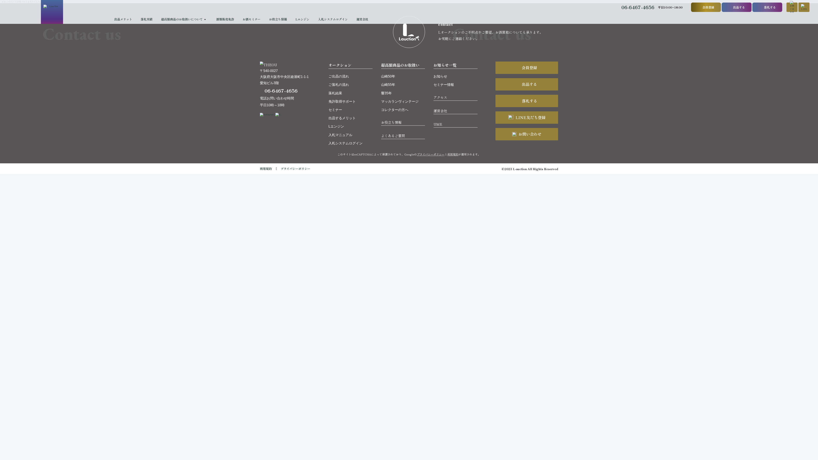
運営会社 (362, 19)
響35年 (386, 93)
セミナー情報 (443, 84)
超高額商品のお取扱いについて (182, 19)
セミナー (335, 110)
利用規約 (452, 154)
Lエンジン (302, 19)
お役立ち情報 (278, 19)
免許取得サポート (342, 101)
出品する (739, 7)
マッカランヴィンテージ (400, 101)
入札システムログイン (333, 19)
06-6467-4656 (637, 7)
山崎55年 (388, 84)
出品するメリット (342, 118)
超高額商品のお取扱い (400, 65)
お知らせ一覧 (445, 65)
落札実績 (147, 19)
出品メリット (123, 19)
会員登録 (708, 7)
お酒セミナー (252, 19)
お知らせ (440, 76)
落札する (770, 7)
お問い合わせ (529, 134)
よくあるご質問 (393, 135)
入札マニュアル (340, 135)
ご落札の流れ (338, 84)
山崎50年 (388, 76)
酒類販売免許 (225, 19)
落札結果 (335, 93)
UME (437, 124)
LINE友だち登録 (531, 117)
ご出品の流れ (338, 76)
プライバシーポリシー (431, 154)
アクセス (440, 97)
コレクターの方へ (394, 110)
